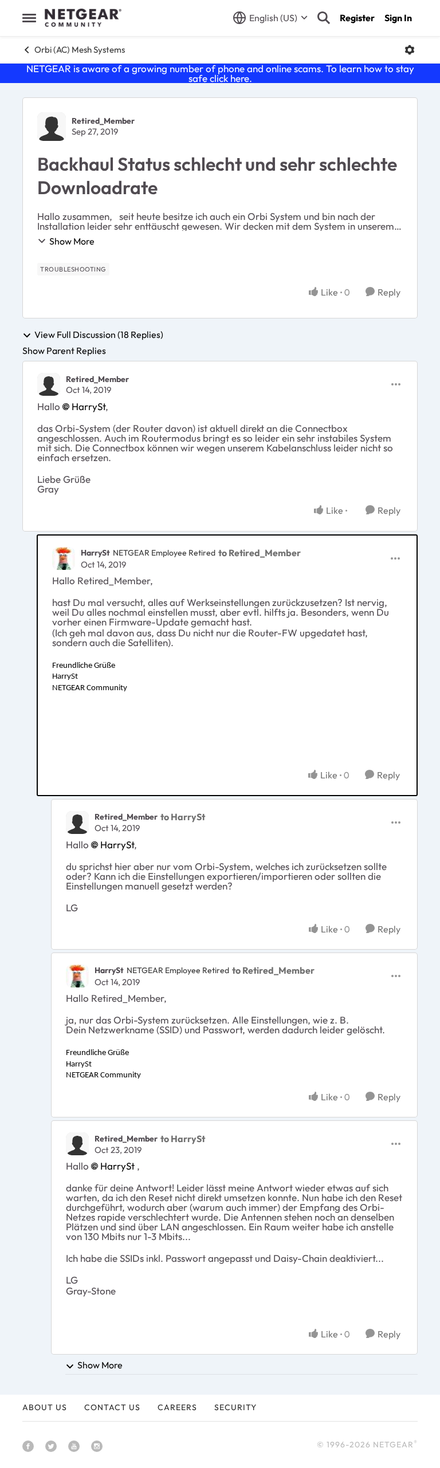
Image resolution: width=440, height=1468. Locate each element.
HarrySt (88, 406)
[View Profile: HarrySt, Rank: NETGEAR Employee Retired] (63, 558)
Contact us (112, 1407)
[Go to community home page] (83, 18)
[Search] (324, 18)
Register (357, 17)
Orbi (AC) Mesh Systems (79, 49)
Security (235, 1407)
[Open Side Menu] (29, 17)
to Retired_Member (259, 552)
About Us (44, 1407)
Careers (177, 1407)
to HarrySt (182, 816)
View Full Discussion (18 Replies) (98, 335)
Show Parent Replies (64, 350)
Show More (72, 241)
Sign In (398, 17)
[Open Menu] (410, 50)
